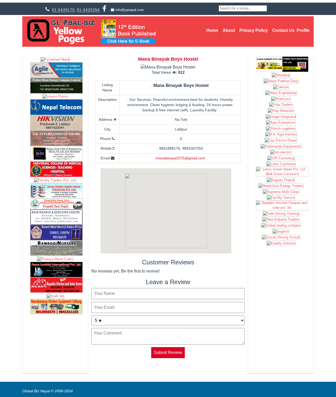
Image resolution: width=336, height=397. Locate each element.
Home (212, 30)
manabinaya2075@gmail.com (180, 158)
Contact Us (283, 30)
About (229, 30)
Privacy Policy (253, 30)
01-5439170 (63, 10)
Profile (303, 30)
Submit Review (168, 352)
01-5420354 (88, 10)
